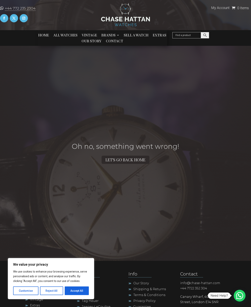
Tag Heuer (90, 301)
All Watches (65, 35)
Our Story (92, 41)
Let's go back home (125, 159)
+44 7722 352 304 (193, 288)
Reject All (51, 290)
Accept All (76, 290)
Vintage (89, 35)
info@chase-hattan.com (200, 283)
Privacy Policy (144, 301)
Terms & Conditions (149, 295)
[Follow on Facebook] (4, 18)
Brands (108, 35)
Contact (114, 41)
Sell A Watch (136, 35)
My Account (220, 8)
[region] (51, 278)
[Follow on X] (14, 18)
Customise (26, 290)
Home (43, 35)
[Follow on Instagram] (24, 18)
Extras (159, 35)
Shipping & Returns (149, 289)
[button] (240, 296)
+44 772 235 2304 (20, 8)
